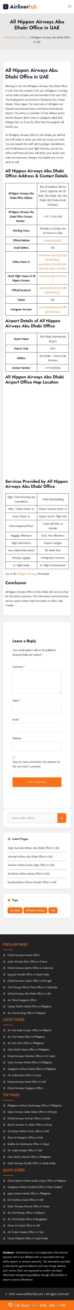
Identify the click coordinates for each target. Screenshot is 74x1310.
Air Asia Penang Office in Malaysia (26, 1212)
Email (16, 719)
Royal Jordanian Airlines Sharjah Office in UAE (32, 882)
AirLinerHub (10, 37)
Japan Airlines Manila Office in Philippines (29, 1193)
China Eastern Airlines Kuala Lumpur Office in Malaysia (37, 1180)
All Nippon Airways (26, 574)
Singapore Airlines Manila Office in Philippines (32, 1069)
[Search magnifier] (61, 818)
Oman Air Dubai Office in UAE (24, 1225)
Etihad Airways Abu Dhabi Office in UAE (29, 993)
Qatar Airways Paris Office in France (27, 961)
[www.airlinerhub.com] (20, 6)
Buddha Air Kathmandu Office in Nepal (28, 1144)
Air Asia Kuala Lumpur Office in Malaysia (29, 1030)
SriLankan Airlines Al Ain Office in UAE (28, 1131)
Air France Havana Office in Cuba (25, 1232)
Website (17, 738)
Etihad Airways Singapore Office (25, 1088)
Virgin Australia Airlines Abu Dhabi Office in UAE (33, 848)
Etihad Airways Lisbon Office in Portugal (29, 980)
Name (17, 700)
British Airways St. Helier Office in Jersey (30, 1124)
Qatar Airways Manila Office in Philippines (30, 1062)
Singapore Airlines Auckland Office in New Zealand (35, 1187)
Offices (24, 37)
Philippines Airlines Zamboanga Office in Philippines (35, 1105)
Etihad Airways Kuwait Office (23, 955)
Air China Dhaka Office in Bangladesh (27, 1219)
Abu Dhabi (15, 910)
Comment (19, 667)
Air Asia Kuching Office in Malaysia (26, 1013)
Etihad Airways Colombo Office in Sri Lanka (31, 1056)
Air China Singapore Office (22, 1000)
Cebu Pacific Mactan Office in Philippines (29, 1157)
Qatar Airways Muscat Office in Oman (28, 1206)
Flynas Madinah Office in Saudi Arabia (28, 1238)
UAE (53, 910)
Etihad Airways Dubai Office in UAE (27, 1081)
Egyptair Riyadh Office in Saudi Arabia (28, 974)
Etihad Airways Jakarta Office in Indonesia (30, 968)
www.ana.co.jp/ (52, 240)
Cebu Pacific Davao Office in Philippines (28, 1049)
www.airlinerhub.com (30, 1294)
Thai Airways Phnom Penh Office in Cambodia (32, 987)
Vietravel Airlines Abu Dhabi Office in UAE (30, 856)
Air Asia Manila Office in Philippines (26, 1036)
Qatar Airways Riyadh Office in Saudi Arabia (31, 1163)
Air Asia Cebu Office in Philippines (26, 1043)
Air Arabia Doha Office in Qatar (24, 1075)
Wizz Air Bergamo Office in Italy (25, 1137)
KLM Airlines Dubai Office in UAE (25, 1200)
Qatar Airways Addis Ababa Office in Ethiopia (32, 1112)
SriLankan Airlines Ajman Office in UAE (29, 873)
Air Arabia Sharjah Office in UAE (25, 1150)
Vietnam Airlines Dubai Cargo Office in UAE (31, 865)
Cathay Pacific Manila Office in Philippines (30, 1006)
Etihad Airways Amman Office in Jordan (29, 1118)
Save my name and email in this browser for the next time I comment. (36, 764)
